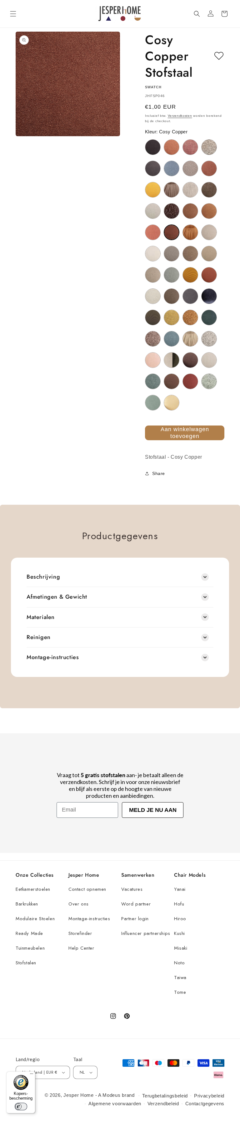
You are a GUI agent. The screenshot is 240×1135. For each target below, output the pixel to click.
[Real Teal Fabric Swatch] (153, 381)
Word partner (136, 903)
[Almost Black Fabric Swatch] (153, 147)
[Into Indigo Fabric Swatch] (209, 296)
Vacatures (131, 889)
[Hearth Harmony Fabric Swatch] (209, 275)
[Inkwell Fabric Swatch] (190, 296)
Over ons (78, 903)
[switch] (21, 1106)
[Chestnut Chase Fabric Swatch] (171, 211)
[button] (13, 14)
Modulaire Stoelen (35, 918)
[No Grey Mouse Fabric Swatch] (153, 339)
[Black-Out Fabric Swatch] (153, 168)
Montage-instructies (89, 918)
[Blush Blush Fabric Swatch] (190, 168)
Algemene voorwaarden (114, 1103)
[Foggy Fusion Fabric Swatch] (171, 253)
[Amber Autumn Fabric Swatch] (171, 147)
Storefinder (80, 933)
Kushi (179, 933)
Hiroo (180, 918)
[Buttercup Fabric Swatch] (153, 190)
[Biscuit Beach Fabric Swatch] (209, 147)
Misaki (181, 948)
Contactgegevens (205, 1103)
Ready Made (29, 933)
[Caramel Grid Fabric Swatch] (190, 190)
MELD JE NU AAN (153, 810)
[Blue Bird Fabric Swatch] (171, 168)
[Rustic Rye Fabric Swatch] (171, 381)
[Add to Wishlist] (218, 56)
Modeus (111, 1095)
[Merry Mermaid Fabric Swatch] (209, 317)
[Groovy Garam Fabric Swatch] (190, 275)
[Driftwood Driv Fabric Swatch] (209, 232)
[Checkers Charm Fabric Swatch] (153, 211)
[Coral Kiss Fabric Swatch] (153, 232)
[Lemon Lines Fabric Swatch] (171, 317)
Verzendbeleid (163, 1103)
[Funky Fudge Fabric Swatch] (209, 253)
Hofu (179, 903)
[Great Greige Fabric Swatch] (153, 275)
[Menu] (31, 1075)
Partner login (135, 918)
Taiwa (180, 977)
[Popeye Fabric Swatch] (171, 360)
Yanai (180, 889)
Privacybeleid (209, 1095)
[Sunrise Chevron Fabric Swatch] (171, 402)
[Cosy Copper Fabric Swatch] (171, 232)
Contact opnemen (87, 889)
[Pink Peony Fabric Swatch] (153, 360)
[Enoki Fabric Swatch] (153, 253)
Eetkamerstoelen (33, 889)
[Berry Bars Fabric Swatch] (190, 147)
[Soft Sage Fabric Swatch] (209, 381)
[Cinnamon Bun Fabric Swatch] (190, 211)
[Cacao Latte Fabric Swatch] (171, 190)
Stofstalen (26, 962)
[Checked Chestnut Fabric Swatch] (209, 190)
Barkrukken (27, 903)
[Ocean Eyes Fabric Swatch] (171, 339)
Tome (180, 992)
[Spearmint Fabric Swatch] (153, 402)
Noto (179, 962)
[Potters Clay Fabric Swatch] (190, 360)
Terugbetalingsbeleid (165, 1095)
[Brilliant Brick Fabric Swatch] (209, 168)
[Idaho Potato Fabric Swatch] (171, 296)
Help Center (81, 948)
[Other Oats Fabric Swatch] (190, 339)
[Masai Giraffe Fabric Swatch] (190, 317)
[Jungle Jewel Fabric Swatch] (153, 317)
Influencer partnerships (145, 933)
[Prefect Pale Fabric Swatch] (209, 360)
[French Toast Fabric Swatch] (190, 253)
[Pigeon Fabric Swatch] (209, 339)
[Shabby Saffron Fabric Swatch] (190, 381)
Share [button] (158, 473)
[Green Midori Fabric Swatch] (171, 275)
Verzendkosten (180, 115)
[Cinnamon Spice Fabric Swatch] (209, 211)
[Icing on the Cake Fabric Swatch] (153, 296)
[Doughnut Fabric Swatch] (190, 232)
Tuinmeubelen (30, 948)
